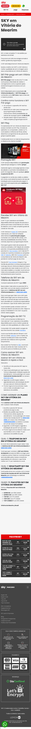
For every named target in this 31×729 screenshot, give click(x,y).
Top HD (3, 599)
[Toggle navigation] (27, 587)
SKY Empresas (25, 9)
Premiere (20, 255)
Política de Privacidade (8, 623)
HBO (2, 255)
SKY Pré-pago (15, 9)
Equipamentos (5, 608)
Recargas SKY (5, 610)
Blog (2, 617)
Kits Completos (6, 606)
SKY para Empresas (7, 613)
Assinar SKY (5, 6)
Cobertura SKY (10, 14)
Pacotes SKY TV (6, 9)
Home (2, 14)
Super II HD (4, 597)
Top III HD (4, 601)
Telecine (8, 255)
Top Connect (13, 251)
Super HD (15, 232)
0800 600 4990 (16, 6)
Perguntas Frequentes (8, 619)
